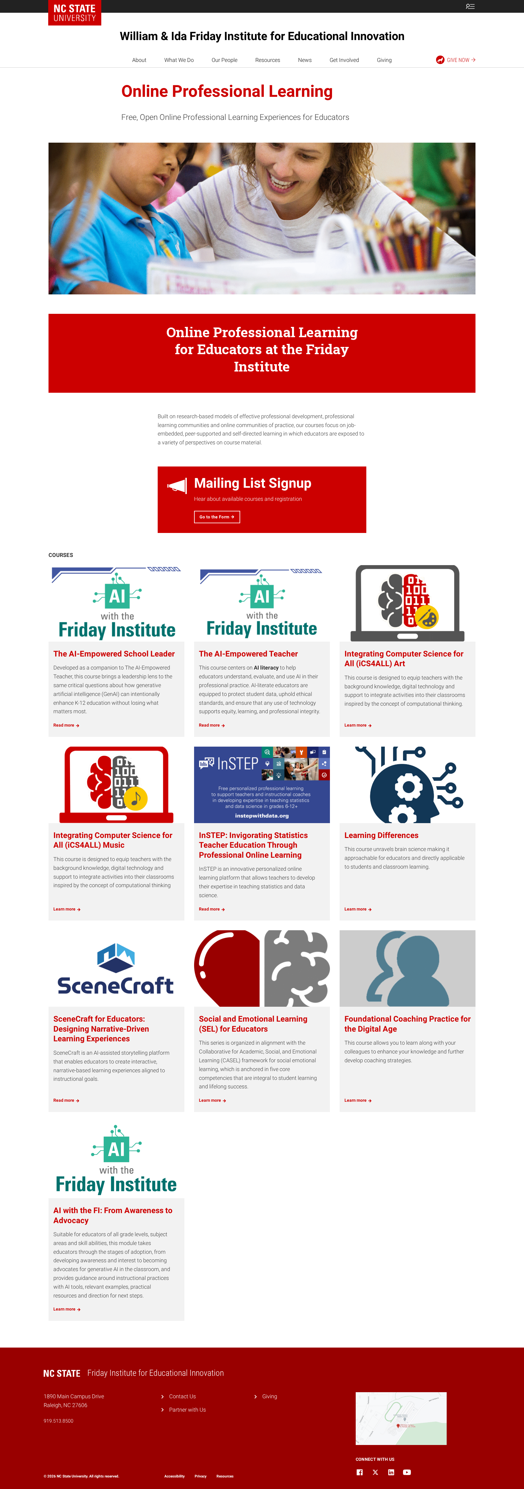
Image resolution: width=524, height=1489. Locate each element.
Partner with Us (187, 1409)
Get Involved (344, 60)
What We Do (179, 60)
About (139, 60)
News (305, 60)
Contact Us (182, 1396)
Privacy (201, 1476)
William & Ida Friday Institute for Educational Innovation (262, 36)
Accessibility (174, 1476)
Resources (267, 60)
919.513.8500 (58, 1421)
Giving (384, 60)
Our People (224, 60)
